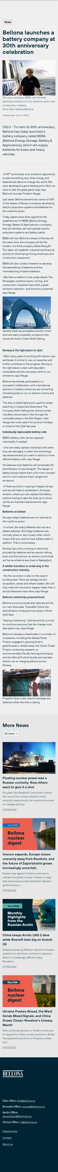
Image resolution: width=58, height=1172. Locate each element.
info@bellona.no (26, 1100)
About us (8, 1144)
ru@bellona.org (28, 1122)
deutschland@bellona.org (17, 1116)
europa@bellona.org (33, 1106)
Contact (7, 1137)
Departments (10, 1131)
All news (9, 733)
